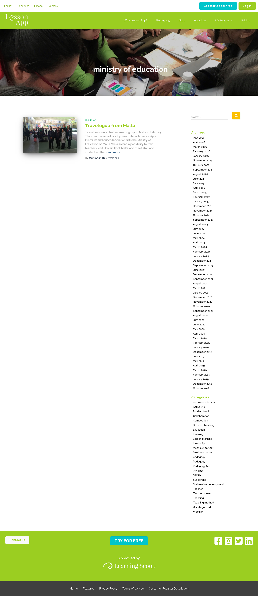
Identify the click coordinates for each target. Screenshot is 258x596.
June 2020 (199, 324)
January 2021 (201, 292)
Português (23, 6)
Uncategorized (202, 507)
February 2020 (201, 342)
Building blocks (202, 411)
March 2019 (200, 370)
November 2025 (202, 160)
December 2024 (202, 206)
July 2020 (198, 320)
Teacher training (202, 493)
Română (53, 6)
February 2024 (201, 251)
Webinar (198, 511)
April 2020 (199, 333)
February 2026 (201, 151)
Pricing (245, 20)
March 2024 (200, 247)
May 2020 (199, 329)
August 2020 (200, 315)
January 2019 (201, 379)
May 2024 (199, 238)
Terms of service (133, 588)
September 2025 (203, 169)
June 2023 (199, 269)
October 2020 (201, 306)
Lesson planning (202, 438)
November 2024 (202, 210)
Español (38, 6)
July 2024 (198, 228)
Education (199, 429)
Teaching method (203, 502)
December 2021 (202, 274)
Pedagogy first (201, 466)
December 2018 (202, 383)
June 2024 (199, 233)
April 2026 (199, 142)
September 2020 (203, 310)
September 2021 (203, 279)
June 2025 (199, 178)
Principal (198, 470)
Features (88, 588)
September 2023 (203, 265)
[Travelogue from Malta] (50, 135)
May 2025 (198, 183)
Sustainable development (208, 484)
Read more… (113, 152)
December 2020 (202, 297)
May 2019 (198, 361)
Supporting (199, 479)
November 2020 (202, 301)
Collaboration (201, 416)
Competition (200, 420)
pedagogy (199, 457)
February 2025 (201, 197)
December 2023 (202, 260)
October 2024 (201, 215)
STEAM (197, 475)
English (8, 6)
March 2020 (200, 338)
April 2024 (199, 242)
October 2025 (201, 165)
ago (112, 157)
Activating (199, 407)
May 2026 (199, 137)
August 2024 (200, 224)
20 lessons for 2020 (205, 402)
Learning (198, 434)
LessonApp (91, 120)
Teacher (198, 489)
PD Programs (224, 20)
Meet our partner (203, 448)
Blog (182, 20)
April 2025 (199, 187)
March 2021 (200, 288)
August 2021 (200, 283)
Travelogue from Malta (110, 125)
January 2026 (201, 156)
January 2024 (201, 256)
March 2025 (200, 192)
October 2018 (201, 388)
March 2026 (200, 146)
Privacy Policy (108, 588)
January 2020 (201, 347)
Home (74, 588)
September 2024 (203, 219)
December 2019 (202, 351)
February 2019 (201, 374)
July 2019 (198, 356)
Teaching (198, 498)
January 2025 (201, 201)
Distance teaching (203, 425)
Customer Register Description (168, 588)
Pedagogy (163, 20)
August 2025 (200, 174)
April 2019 (199, 365)
